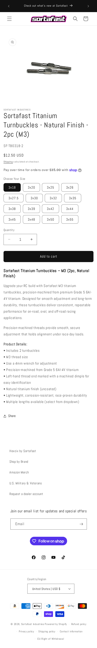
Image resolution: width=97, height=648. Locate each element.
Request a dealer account (26, 494)
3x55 (69, 219)
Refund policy (78, 624)
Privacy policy (26, 631)
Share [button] (12, 416)
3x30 (34, 198)
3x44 (69, 209)
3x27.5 (13, 198)
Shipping (8, 161)
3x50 (50, 219)
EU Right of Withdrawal (50, 638)
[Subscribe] (81, 524)
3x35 (72, 198)
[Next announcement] (88, 6)
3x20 (31, 187)
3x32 (53, 198)
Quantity (9, 230)
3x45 (12, 219)
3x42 (50, 209)
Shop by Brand (18, 461)
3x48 (31, 219)
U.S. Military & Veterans (25, 483)
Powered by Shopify (56, 624)
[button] (9, 19)
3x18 (12, 187)
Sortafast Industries (32, 624)
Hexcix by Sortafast (22, 451)
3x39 (31, 209)
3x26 (69, 187)
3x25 (50, 187)
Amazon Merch (19, 472)
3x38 (12, 209)
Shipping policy (46, 631)
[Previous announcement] (9, 6)
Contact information (71, 631)
